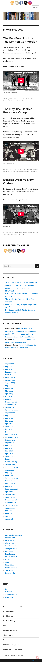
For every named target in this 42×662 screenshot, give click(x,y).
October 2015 (10, 494)
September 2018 (11, 478)
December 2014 (11, 500)
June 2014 (9, 513)
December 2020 (11, 435)
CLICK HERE (30, 661)
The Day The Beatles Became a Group (17, 110)
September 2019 (11, 467)
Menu (35, 7)
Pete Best (8, 559)
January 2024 (10, 375)
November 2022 (11, 405)
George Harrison (33, 232)
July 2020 (8, 445)
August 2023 (10, 383)
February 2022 (10, 429)
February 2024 (10, 372)
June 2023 (9, 388)
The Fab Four (21, 101)
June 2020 (9, 448)
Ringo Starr (9, 565)
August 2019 (10, 470)
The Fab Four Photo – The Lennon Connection (20, 40)
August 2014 (10, 508)
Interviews (9, 551)
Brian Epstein (10, 540)
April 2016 (9, 492)
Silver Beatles (7, 171)
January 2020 (10, 459)
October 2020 (10, 440)
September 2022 (11, 410)
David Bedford (10, 334)
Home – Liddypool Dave (28, 345)
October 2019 (10, 464)
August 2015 (10, 497)
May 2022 (9, 421)
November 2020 (11, 437)
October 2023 (10, 380)
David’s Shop (8, 616)
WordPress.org (11, 597)
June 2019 (9, 475)
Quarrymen (9, 562)
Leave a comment (32, 101)
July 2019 (8, 473)
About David (8, 635)
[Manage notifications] (37, 657)
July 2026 (9, 366)
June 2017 (9, 486)
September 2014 (11, 505)
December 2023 (11, 377)
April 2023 (9, 394)
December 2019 (11, 462)
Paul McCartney (11, 557)
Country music (10, 546)
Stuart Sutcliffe (11, 568)
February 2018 (10, 481)
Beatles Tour (10, 538)
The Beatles (26, 99)
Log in (7, 589)
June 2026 (9, 369)
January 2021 (10, 432)
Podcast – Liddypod (11, 645)
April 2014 (9, 519)
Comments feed (11, 595)
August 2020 (10, 443)
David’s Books (8, 611)
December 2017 (11, 484)
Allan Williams (27, 169)
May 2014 (9, 516)
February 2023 (10, 396)
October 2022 (10, 407)
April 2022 (9, 424)
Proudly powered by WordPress (14, 655)
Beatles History (9, 621)
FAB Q (5, 626)
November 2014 (11, 503)
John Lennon (18, 99)
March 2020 (9, 456)
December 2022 (11, 402)
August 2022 (10, 413)
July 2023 (8, 386)
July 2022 (8, 415)
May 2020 (9, 451)
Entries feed (9, 592)
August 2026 (10, 364)
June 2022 (9, 418)
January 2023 (10, 399)
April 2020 (9, 454)
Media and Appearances (12, 649)
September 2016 (11, 489)
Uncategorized (11, 573)
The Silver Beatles (18, 171)
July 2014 (8, 511)
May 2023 (9, 391)
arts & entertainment (13, 535)
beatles (35, 169)
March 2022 (9, 426)
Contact (6, 640)
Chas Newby (23, 348)
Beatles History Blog (11, 630)
